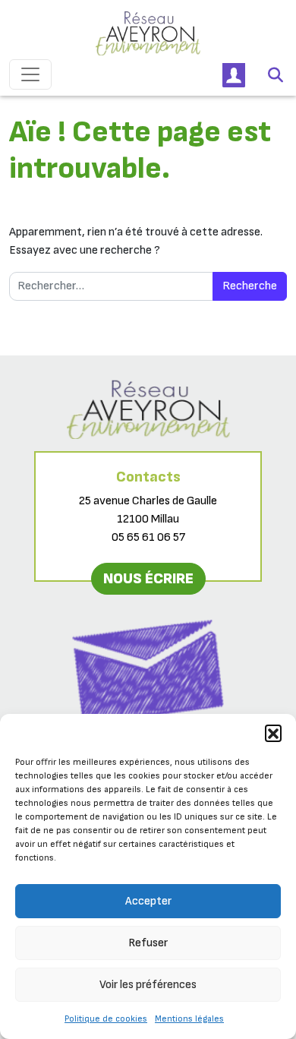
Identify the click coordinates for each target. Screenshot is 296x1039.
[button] (273, 733)
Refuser (148, 943)
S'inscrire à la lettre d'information (148, 743)
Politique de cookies (106, 1019)
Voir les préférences (148, 984)
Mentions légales (189, 1019)
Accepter (148, 901)
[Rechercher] (275, 74)
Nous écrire (148, 579)
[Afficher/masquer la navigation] (30, 74)
